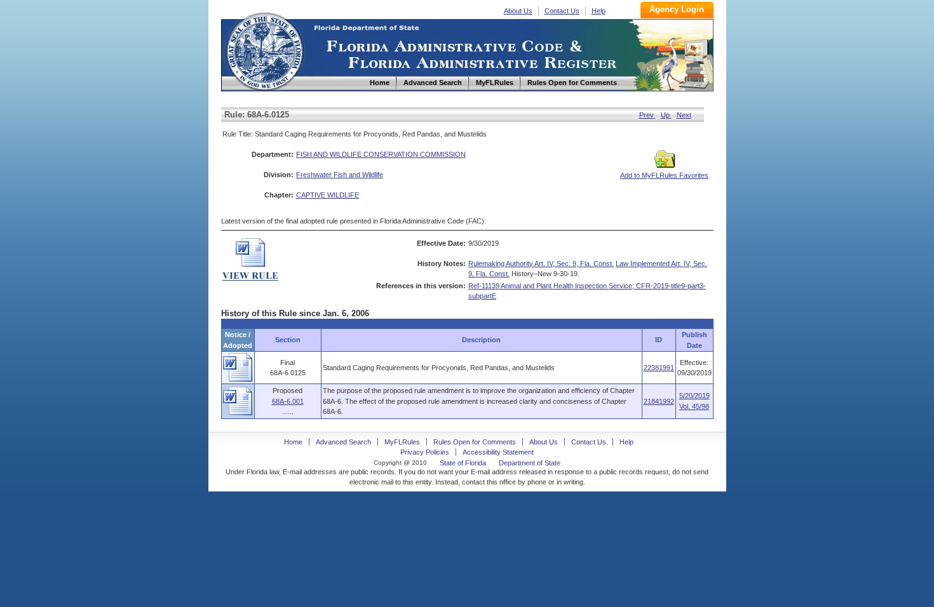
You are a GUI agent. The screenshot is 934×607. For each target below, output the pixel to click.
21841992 (659, 401)
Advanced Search (343, 442)
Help (599, 11)
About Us (518, 11)
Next (684, 115)
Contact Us (562, 11)
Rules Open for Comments (474, 442)
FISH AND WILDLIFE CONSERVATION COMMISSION (381, 154)
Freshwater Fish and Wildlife (339, 174)
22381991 (659, 367)
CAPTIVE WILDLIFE (327, 195)
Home (264, 49)
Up (666, 115)
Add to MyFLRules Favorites (664, 175)
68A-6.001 (288, 401)
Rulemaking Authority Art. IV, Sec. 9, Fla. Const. (541, 263)
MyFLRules (402, 442)
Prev (647, 115)
